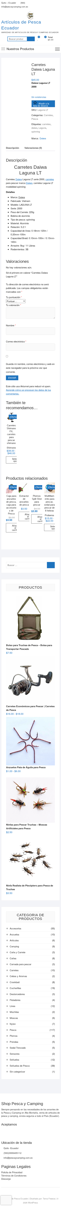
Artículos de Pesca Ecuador (21, 25)
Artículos (14, 940)
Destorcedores (17, 994)
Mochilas (14, 1011)
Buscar (31, 39)
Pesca (34, 118)
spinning (35, 131)
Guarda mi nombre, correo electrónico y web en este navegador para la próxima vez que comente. (30, 367)
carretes (46, 124)
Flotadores (15, 1000)
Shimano (11, 447)
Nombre (11, 325)
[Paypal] (16, 1130)
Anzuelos (14, 934)
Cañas (13, 958)
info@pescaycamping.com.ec (14, 6)
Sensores (15, 1053)
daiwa (34, 127)
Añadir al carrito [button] (15, 527)
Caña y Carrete (17, 952)
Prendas (14, 1041)
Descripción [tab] (12, 148)
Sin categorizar (17, 1071)
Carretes (48, 115)
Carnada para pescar (20, 964)
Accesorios (15, 928)
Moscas (14, 1018)
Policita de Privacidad (11, 1172)
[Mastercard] (3, 1130)
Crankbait (15, 982)
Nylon (13, 1023)
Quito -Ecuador (11, 1148)
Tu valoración (13, 305)
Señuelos (14, 1059)
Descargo (6, 1178)
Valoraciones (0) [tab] (33, 148)
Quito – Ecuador (8, 2)
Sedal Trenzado (18, 1047)
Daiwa (43, 138)
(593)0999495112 (12, 1152)
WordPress (33, 1202)
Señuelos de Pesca (20, 1065)
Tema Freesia (49, 1198)
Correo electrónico (16, 341)
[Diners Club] (22, 1130)
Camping (14, 946)
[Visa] (10, 1130)
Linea (12, 1006)
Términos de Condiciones (13, 1175)
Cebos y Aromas (18, 976)
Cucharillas (15, 988)
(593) (22, 2)
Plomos (14, 1035)
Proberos (49, 515)
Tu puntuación (14, 297)
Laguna (42, 127)
